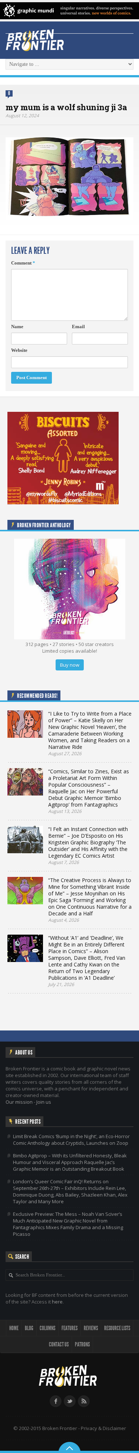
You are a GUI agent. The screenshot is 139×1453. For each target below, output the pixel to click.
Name (17, 326)
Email (78, 326)
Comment (23, 263)
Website (19, 350)
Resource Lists (117, 1328)
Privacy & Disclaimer (103, 1428)
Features (69, 1328)
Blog (29, 1328)
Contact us (59, 1344)
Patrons (82, 1344)
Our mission (19, 1102)
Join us (43, 1102)
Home (14, 1328)
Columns (47, 1328)
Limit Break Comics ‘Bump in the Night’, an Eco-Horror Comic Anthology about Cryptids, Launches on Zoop (71, 1139)
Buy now (69, 665)
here (57, 1301)
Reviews (91, 1328)
